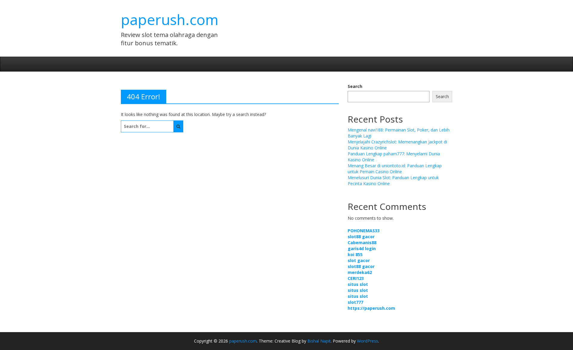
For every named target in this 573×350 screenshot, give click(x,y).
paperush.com (169, 19)
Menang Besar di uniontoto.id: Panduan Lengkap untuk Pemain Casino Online (395, 168)
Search (355, 86)
